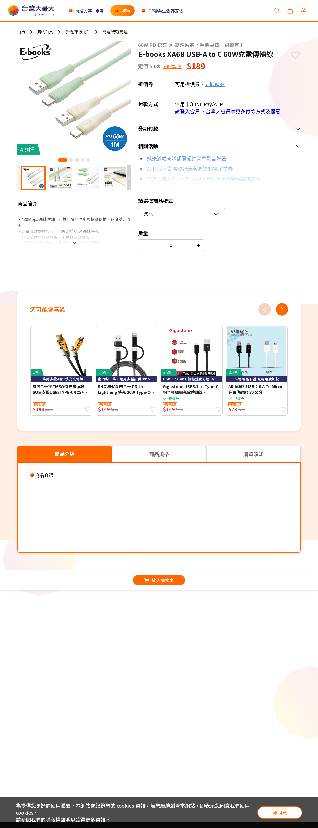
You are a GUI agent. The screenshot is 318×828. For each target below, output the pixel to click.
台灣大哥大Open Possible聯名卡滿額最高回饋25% (203, 178)
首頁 (21, 32)
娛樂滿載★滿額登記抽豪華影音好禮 (186, 158)
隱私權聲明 (58, 819)
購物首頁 (45, 32)
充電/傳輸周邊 (115, 32)
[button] (62, 160)
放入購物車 (163, 580)
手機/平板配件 (77, 32)
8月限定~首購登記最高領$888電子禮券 (190, 168)
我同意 (279, 812)
